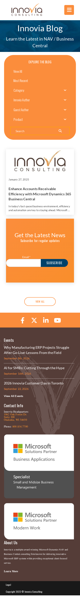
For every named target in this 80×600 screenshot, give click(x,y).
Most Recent (20, 80)
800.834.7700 (20, 426)
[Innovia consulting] (24, 14)
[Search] (60, 131)
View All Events (13, 396)
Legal (8, 584)
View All (17, 71)
